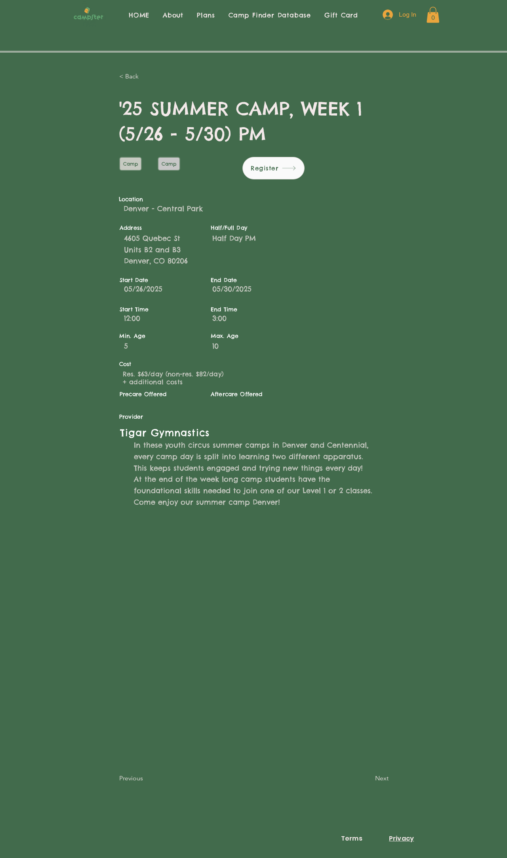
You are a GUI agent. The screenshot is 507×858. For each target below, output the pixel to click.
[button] (433, 15)
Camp (130, 164)
